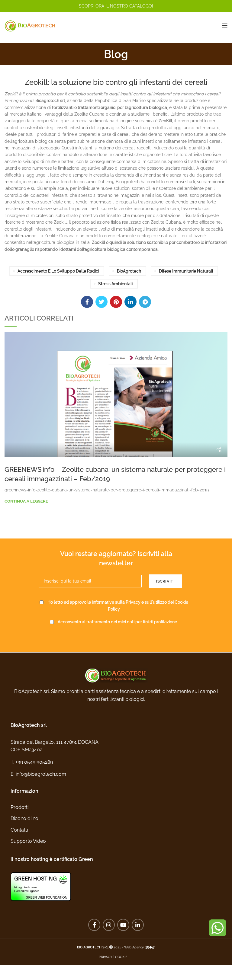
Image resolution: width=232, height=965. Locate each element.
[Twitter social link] (101, 302)
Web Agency (134, 947)
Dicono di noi (25, 818)
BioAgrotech (129, 271)
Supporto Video (28, 841)
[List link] (116, 762)
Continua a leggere (26, 501)
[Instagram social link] (109, 925)
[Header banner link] (116, 6)
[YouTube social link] (123, 925)
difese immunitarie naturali (186, 271)
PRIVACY (105, 957)
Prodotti (19, 807)
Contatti (19, 830)
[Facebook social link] (87, 302)
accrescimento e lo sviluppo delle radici (58, 271)
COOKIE (121, 957)
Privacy (133, 602)
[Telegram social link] (145, 302)
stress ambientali (115, 283)
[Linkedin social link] (130, 302)
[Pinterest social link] (116, 302)
